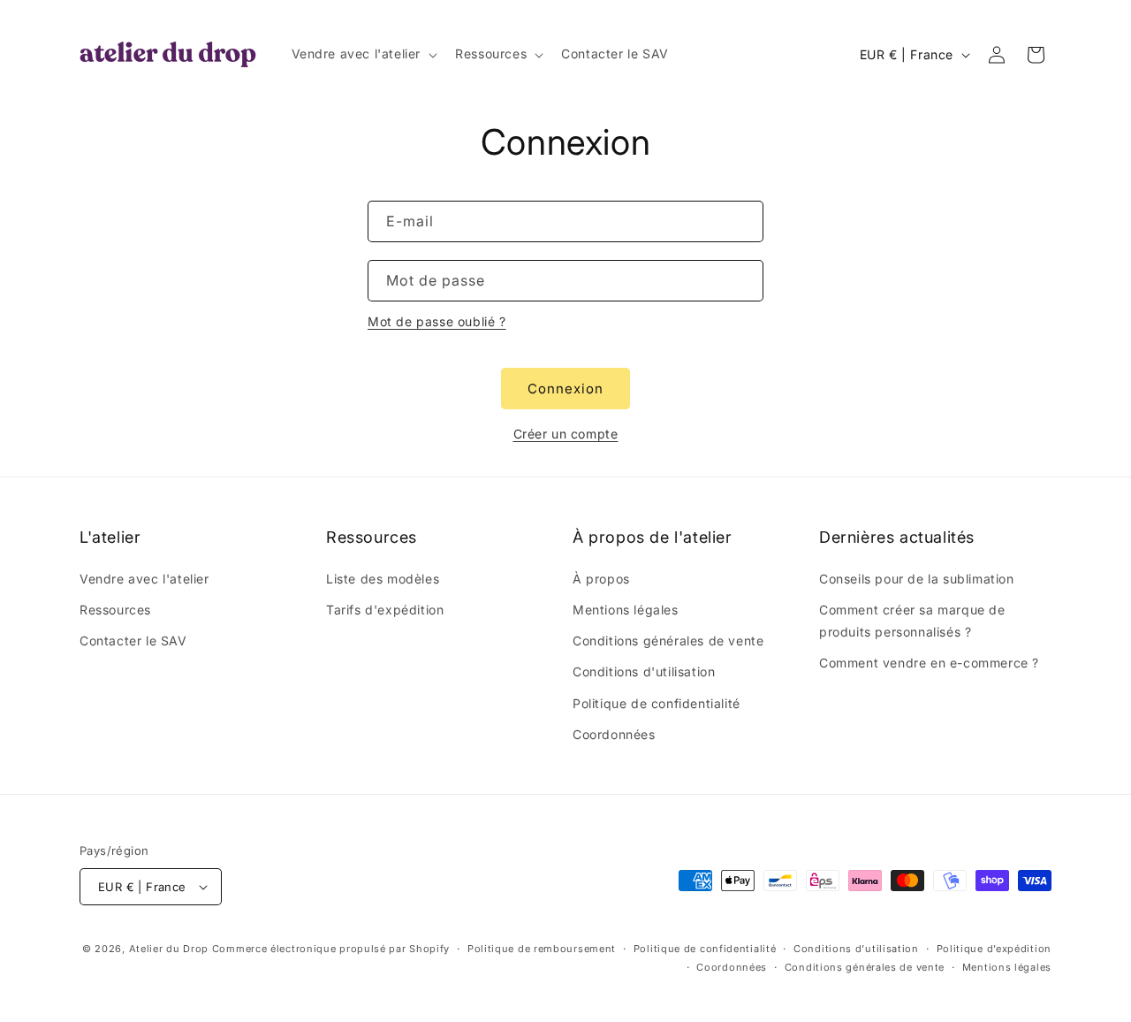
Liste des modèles (382, 578)
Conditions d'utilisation (644, 671)
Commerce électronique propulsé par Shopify (331, 948)
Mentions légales (626, 609)
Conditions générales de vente (668, 640)
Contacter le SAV (133, 640)
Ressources (115, 609)
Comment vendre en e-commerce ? (929, 662)
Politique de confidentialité (656, 703)
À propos (601, 578)
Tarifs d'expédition (385, 609)
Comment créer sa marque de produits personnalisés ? (912, 620)
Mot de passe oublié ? (437, 321)
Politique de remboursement (541, 948)
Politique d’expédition (994, 948)
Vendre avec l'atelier (144, 578)
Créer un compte (566, 433)
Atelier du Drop (169, 948)
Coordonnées (614, 734)
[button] (363, 53)
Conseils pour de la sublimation (916, 578)
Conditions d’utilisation (856, 948)
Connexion (565, 388)
